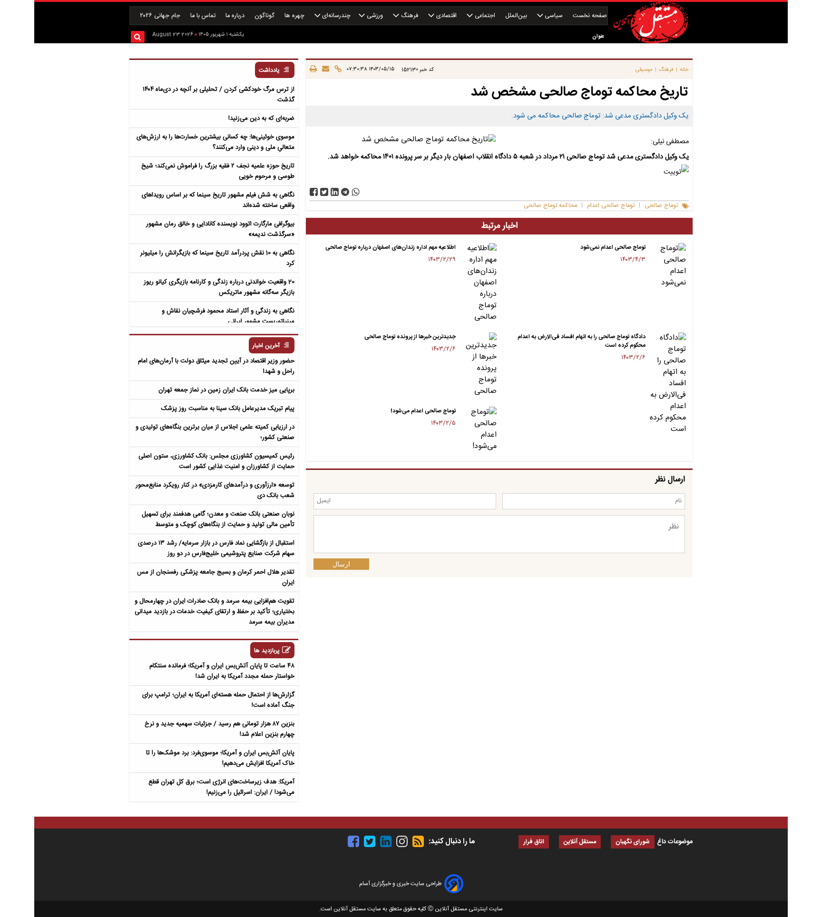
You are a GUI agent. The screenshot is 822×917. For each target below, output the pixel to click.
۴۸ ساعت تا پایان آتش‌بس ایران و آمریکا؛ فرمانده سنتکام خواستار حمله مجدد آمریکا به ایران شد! (221, 671)
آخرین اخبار (266, 346)
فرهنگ (409, 16)
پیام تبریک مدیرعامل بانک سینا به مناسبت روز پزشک (227, 408)
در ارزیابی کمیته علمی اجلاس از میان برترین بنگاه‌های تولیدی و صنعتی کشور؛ (215, 432)
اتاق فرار (533, 842)
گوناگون (265, 16)
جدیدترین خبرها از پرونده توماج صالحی (410, 336)
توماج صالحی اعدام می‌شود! (423, 411)
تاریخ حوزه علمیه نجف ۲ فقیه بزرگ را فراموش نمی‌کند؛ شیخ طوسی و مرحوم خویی (217, 171)
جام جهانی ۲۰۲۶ (161, 16)
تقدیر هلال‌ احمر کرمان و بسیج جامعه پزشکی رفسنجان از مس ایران (215, 577)
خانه (684, 69)
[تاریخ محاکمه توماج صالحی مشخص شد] (345, 191)
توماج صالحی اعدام (611, 205)
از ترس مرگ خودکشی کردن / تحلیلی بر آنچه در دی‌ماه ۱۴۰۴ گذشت (218, 94)
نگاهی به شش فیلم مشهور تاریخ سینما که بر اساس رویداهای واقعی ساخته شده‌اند (218, 200)
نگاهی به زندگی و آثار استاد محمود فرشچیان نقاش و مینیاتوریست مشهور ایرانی (228, 316)
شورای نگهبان (633, 842)
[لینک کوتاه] (337, 69)
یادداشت (269, 71)
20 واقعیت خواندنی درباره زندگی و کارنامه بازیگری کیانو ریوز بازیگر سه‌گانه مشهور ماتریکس (219, 287)
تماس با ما (203, 16)
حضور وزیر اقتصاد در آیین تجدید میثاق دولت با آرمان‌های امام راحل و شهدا (216, 366)
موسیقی (644, 69)
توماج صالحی (661, 205)
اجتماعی (485, 16)
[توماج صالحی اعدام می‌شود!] (478, 429)
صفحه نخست (590, 16)
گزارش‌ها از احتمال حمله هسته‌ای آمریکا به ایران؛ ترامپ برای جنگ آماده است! (218, 700)
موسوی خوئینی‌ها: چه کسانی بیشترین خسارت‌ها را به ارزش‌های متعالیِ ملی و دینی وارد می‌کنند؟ (215, 142)
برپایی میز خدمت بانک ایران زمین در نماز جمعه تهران (226, 390)
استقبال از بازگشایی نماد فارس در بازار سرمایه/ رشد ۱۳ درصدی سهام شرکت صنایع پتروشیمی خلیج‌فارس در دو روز (216, 548)
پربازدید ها (267, 651)
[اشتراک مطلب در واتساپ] (356, 192)
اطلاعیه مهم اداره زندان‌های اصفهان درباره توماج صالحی (390, 247)
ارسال (341, 564)
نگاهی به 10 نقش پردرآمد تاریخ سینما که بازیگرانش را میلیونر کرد (217, 258)
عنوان (598, 36)
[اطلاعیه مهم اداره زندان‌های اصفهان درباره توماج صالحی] (478, 283)
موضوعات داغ (675, 842)
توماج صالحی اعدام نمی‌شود (613, 247)
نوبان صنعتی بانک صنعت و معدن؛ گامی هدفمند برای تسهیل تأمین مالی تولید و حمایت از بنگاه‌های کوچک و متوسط (218, 519)
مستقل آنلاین (580, 842)
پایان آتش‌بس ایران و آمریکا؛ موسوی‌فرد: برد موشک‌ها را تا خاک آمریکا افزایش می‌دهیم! (220, 758)
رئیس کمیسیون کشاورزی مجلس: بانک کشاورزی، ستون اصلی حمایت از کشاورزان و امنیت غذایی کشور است (216, 461)
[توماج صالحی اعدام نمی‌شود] (667, 266)
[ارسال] (324, 69)
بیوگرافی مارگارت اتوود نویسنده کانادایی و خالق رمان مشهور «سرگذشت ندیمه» (220, 229)
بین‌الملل (517, 16)
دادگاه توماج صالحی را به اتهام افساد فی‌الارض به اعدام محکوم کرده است (582, 341)
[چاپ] (313, 69)
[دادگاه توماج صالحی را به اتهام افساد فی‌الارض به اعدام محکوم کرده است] (667, 383)
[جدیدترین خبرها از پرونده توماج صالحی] (478, 364)
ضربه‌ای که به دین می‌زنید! (261, 118)
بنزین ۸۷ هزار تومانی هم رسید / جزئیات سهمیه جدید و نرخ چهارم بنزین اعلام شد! (219, 729)
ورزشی (375, 16)
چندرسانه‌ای (335, 16)
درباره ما (235, 16)
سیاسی (554, 16)
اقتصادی (446, 16)
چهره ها (295, 16)
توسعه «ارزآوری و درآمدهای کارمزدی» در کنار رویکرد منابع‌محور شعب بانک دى (215, 490)
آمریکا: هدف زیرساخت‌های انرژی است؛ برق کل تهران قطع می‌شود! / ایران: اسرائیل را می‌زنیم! (221, 787)
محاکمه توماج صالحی (550, 205)
